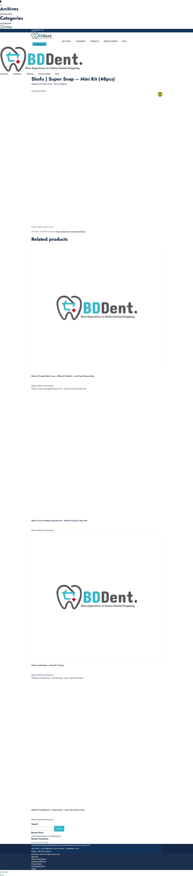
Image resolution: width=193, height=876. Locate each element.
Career (33, 869)
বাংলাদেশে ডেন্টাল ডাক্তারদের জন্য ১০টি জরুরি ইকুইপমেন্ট (45, 836)
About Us (34, 857)
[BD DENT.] (6, 27)
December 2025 (6, 14)
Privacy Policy (36, 864)
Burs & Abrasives (62, 232)
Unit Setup (66, 41)
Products (95, 41)
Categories (80, 41)
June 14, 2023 (41, 91)
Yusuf (33, 91)
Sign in (33, 32)
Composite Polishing (77, 232)
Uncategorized (5, 23)
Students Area (39, 44)
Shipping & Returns (38, 861)
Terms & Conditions (38, 859)
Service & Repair (110, 41)
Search (34, 824)
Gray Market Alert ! (38, 866)
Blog (124, 41)
